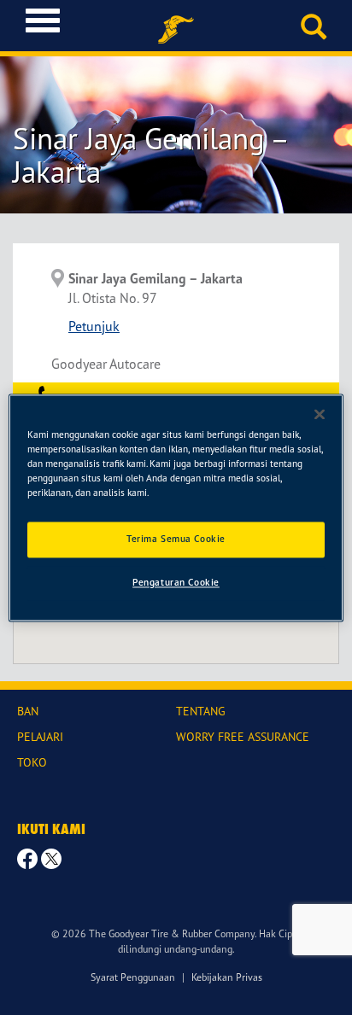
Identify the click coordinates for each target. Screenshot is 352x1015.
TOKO (32, 762)
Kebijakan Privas (226, 977)
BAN (27, 710)
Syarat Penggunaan (133, 977)
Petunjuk (94, 326)
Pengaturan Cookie (176, 582)
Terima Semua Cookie (176, 539)
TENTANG (201, 710)
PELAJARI (40, 736)
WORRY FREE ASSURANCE (242, 736)
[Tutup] (319, 414)
